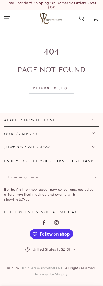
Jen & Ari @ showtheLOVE (42, 268)
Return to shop (51, 88)
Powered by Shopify (51, 274)
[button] (81, 18)
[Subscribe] (96, 177)
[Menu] (7, 18)
